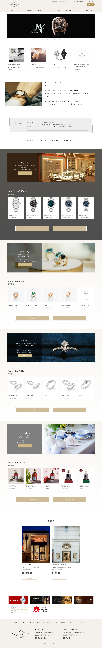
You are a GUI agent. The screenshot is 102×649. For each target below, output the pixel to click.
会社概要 (68, 10)
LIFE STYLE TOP (24, 446)
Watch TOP (24, 173)
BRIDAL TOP (25, 355)
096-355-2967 (58, 569)
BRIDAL (30, 10)
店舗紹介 (59, 10)
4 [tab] (50, 39)
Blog (70, 228)
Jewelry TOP (25, 264)
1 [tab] (42, 39)
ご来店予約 (90, 4)
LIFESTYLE (41, 10)
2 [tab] (45, 39)
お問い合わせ (90, 10)
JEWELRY (20, 10)
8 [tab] (59, 39)
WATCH (10, 10)
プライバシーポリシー (82, 622)
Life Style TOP (32, 499)
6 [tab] (54, 39)
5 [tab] (52, 39)
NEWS (51, 10)
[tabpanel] (51, 26)
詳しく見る (29, 578)
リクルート (78, 10)
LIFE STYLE (69, 141)
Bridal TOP (32, 409)
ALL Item (32, 318)
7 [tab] (57, 39)
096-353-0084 (28, 569)
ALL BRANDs (32, 228)
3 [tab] (47, 39)
